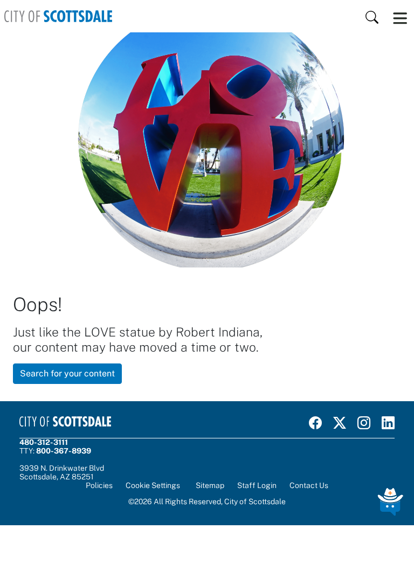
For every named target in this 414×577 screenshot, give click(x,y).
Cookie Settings (153, 486)
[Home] (58, 16)
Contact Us (308, 485)
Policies (99, 485)
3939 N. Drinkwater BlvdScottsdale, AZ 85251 (61, 472)
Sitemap (210, 485)
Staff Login (257, 485)
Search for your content (67, 373)
